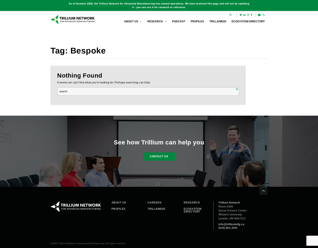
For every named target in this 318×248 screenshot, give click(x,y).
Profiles (197, 21)
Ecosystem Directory (248, 21)
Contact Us (159, 156)
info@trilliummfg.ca (231, 224)
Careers (155, 202)
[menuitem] (133, 21)
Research (155, 21)
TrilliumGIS (217, 21)
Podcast (178, 21)
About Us (131, 21)
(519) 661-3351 (228, 227)
